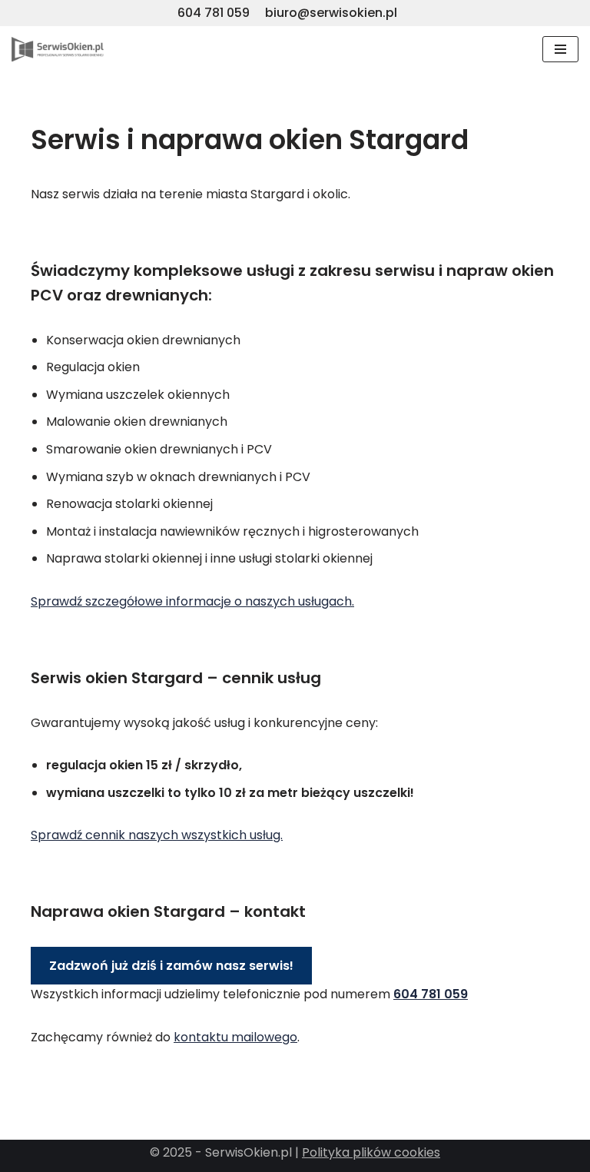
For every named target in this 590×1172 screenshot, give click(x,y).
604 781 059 (213, 13)
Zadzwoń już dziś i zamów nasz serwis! (171, 965)
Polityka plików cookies (371, 1152)
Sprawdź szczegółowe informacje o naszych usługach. (192, 601)
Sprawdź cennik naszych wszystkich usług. (157, 835)
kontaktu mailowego (235, 1037)
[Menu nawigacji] (560, 49)
